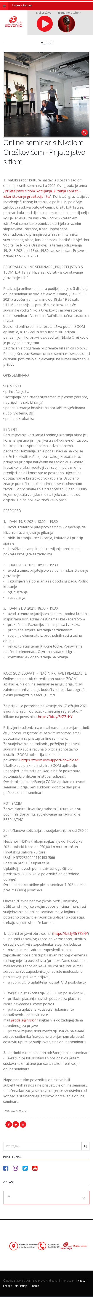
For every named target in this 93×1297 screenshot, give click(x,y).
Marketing (21, 1285)
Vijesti (81, 1280)
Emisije (7, 1285)
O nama (34, 1285)
